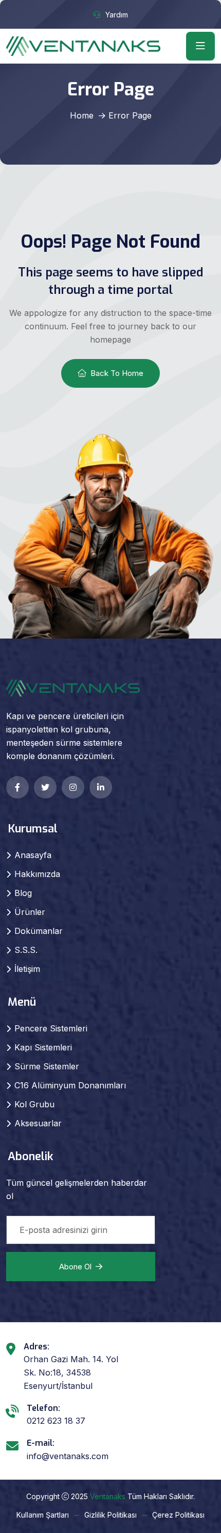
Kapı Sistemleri (43, 1047)
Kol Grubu (34, 1104)
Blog (23, 893)
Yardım (116, 14)
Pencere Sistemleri (50, 1028)
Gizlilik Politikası (110, 1514)
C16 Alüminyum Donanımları (70, 1085)
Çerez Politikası (178, 1514)
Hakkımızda (37, 874)
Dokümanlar (38, 931)
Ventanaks (107, 1496)
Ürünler (29, 912)
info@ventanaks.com (67, 1456)
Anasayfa (32, 855)
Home (82, 115)
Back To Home (116, 373)
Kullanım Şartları (42, 1514)
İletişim (27, 969)
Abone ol (75, 1266)
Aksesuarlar (38, 1123)
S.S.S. (26, 950)
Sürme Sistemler (46, 1066)
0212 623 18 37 (56, 1421)
